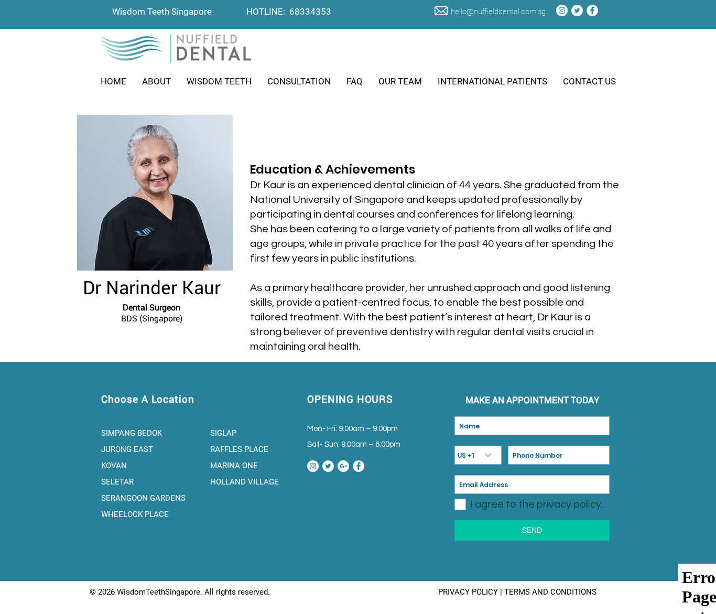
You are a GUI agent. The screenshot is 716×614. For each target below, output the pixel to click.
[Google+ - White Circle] (343, 466)
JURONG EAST (127, 449)
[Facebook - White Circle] (592, 10)
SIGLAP (223, 433)
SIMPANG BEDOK (131, 433)
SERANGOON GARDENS (144, 498)
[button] (156, 81)
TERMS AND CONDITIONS (550, 592)
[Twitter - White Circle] (577, 10)
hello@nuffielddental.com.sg (498, 11)
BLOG (424, 592)
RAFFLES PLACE (239, 449)
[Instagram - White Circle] (562, 10)
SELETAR (118, 482)
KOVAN (115, 465)
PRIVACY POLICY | (471, 592)
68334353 (310, 11)
